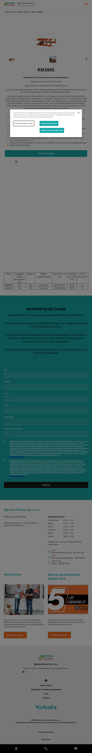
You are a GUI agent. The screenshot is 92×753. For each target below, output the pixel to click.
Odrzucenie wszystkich (49, 123)
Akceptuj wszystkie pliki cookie (52, 130)
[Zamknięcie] (78, 112)
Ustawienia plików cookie (24, 123)
